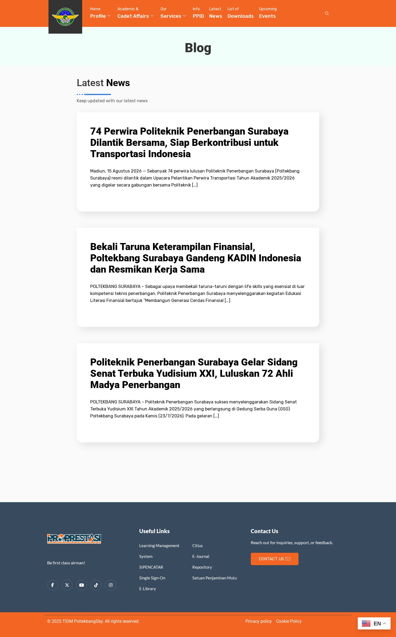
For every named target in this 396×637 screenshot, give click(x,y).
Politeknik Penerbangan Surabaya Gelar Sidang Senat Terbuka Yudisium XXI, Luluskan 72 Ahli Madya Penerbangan (194, 373)
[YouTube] (81, 585)
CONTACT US (271, 559)
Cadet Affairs (133, 13)
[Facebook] (52, 585)
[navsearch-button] (327, 13)
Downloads (241, 13)
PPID (198, 13)
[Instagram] (110, 585)
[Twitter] (67, 585)
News (215, 13)
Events (268, 13)
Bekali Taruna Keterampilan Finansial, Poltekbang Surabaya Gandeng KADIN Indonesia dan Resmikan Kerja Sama (195, 258)
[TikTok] (96, 585)
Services (171, 13)
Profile (98, 13)
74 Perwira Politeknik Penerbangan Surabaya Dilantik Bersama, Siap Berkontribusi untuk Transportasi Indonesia (189, 143)
